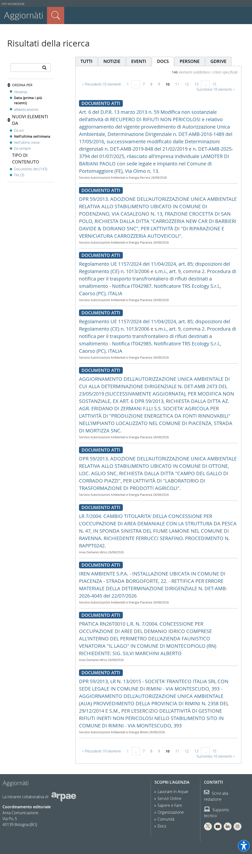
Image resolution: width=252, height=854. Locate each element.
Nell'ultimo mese (27, 142)
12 (187, 84)
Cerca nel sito (55, 15)
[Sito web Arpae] (63, 796)
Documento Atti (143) (30, 169)
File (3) (19, 175)
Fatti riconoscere (13, 4)
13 (196, 84)
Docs (162, 826)
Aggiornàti (23, 15)
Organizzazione (171, 812)
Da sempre (22, 148)
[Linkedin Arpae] (228, 826)
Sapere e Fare (170, 805)
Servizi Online (169, 798)
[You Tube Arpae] (218, 826)
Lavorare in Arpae (173, 791)
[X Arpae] (208, 826)
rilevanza (20, 91)
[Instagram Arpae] (237, 826)
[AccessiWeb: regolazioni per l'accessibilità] (244, 846)
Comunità (166, 819)
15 (214, 84)
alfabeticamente (26, 109)
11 (177, 84)
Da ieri (19, 130)
